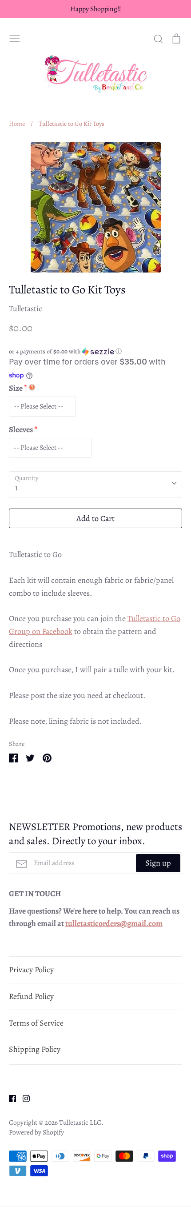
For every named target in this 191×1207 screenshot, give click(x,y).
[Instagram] (23, 1097)
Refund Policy (31, 996)
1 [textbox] (16, 487)
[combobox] (95, 484)
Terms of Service (36, 1023)
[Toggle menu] (14, 37)
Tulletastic (25, 308)
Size (16, 388)
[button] (95, 351)
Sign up (158, 863)
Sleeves (21, 429)
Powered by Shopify (36, 1132)
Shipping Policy (34, 1049)
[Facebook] (9, 1097)
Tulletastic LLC (80, 1122)
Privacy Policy (31, 969)
